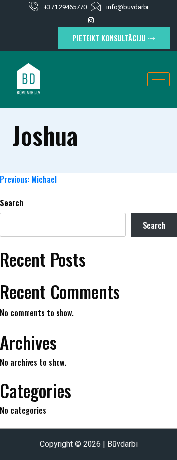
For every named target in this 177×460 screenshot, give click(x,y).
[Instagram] (91, 19)
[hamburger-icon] (159, 79)
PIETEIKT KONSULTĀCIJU (109, 37)
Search (11, 203)
